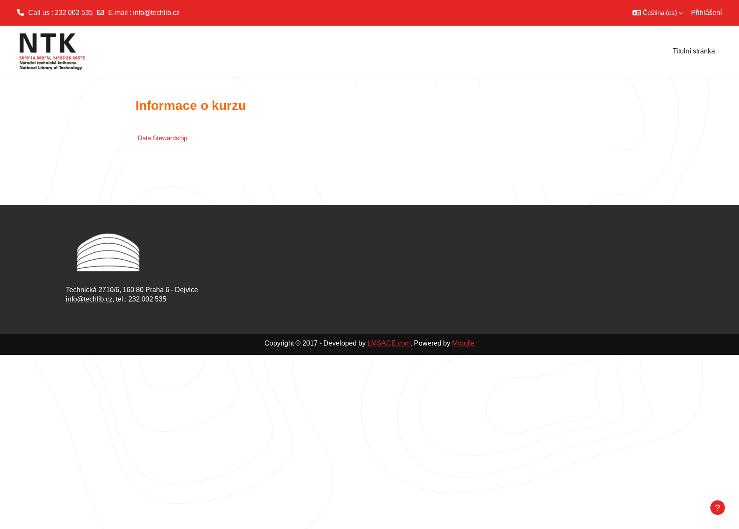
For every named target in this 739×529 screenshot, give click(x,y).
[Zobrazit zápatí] (717, 507)
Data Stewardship (162, 138)
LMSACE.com (389, 343)
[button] (657, 13)
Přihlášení (706, 12)
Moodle (463, 343)
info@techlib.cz (156, 12)
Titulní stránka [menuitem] (694, 51)
